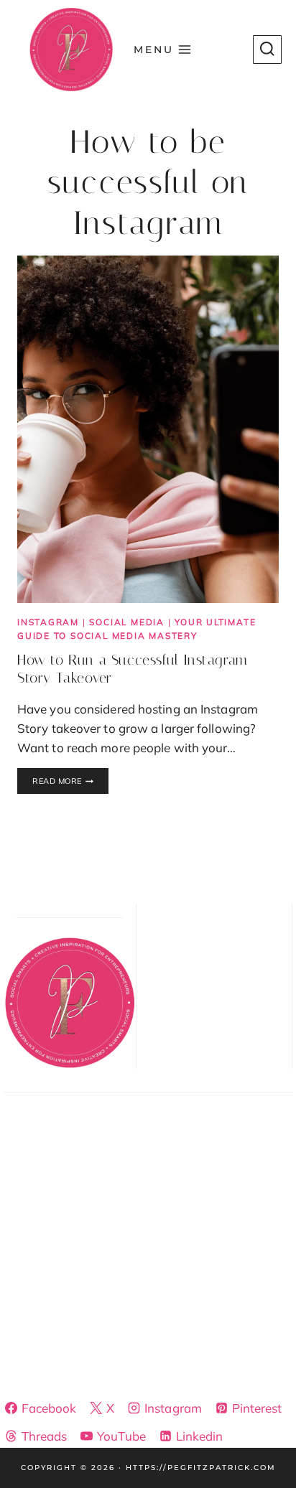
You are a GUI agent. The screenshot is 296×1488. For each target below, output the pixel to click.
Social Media (126, 622)
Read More (70, 781)
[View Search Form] (267, 49)
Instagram (48, 622)
